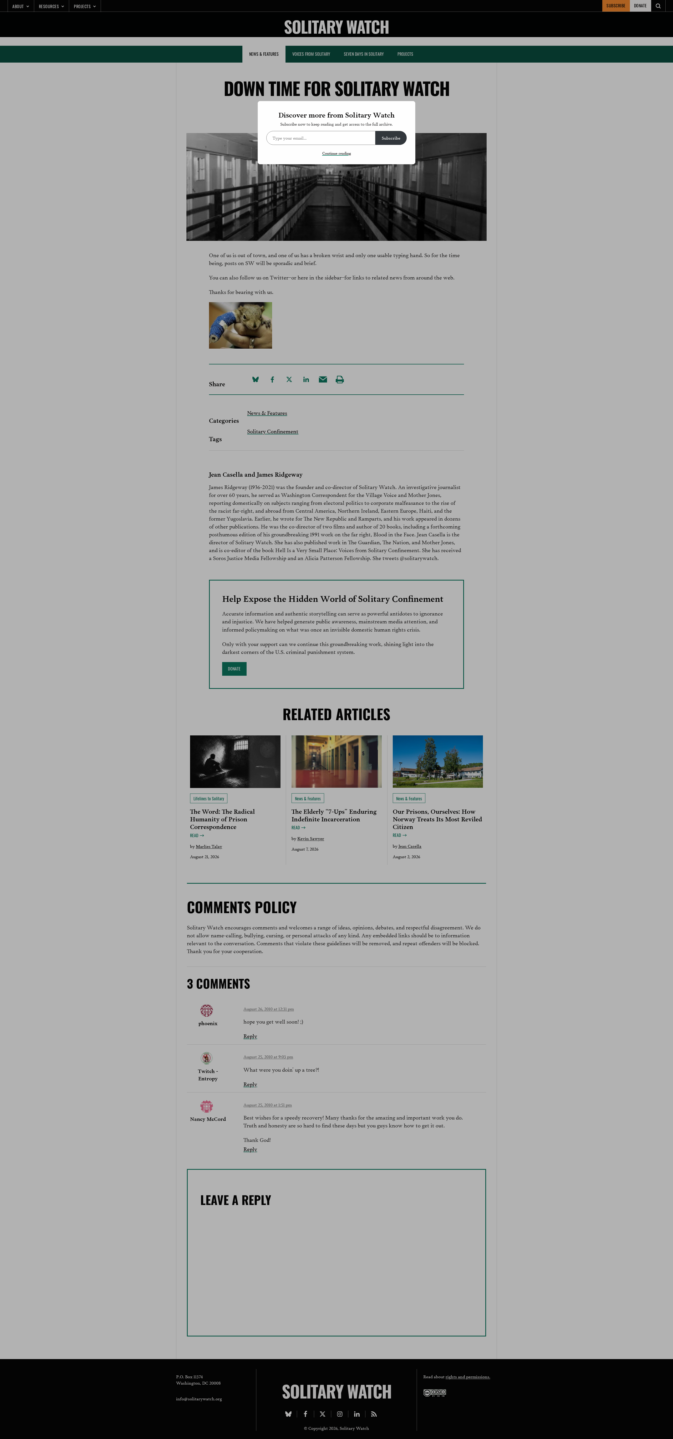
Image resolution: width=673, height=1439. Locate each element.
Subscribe (391, 137)
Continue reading (336, 153)
